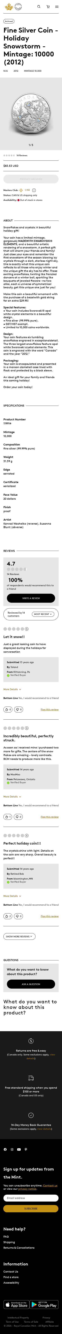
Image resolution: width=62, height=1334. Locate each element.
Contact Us (10, 1271)
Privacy (46, 1317)
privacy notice (27, 1188)
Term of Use (12, 1321)
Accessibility (11, 1282)
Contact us (50, 1185)
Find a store (11, 1277)
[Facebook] (5, 1149)
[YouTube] (19, 1149)
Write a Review (31, 598)
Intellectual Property (18, 1317)
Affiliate (49, 1321)
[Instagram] (12, 1149)
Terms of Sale (31, 1321)
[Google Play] (44, 1304)
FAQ (6, 1236)
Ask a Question (31, 984)
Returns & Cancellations (18, 1247)
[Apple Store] (16, 1304)
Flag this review (50, 709)
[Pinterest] (26, 1149)
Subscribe (31, 1208)
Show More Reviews (17, 936)
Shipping (9, 1242)
